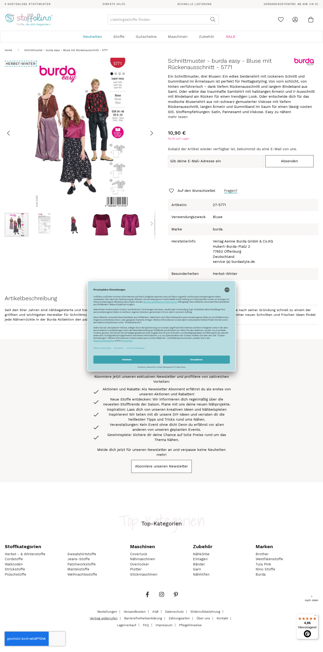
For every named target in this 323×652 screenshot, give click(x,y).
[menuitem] (95, 36)
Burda (261, 574)
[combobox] (163, 19)
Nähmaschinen (142, 559)
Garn (197, 569)
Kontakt (222, 618)
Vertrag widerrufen (104, 618)
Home (8, 50)
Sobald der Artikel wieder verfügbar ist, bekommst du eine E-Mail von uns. (232, 149)
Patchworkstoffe (81, 564)
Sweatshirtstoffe (81, 554)
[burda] (304, 65)
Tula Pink (263, 564)
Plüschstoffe (15, 574)
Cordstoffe (14, 559)
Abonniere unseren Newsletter (161, 466)
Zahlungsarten (179, 618)
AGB (155, 611)
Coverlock (138, 554)
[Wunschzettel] (281, 19)
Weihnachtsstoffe (82, 574)
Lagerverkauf (126, 625)
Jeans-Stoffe (78, 559)
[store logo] (29, 19)
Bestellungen (107, 611)
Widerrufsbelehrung (205, 611)
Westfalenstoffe (269, 559)
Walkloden (14, 564)
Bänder (199, 564)
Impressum (164, 625)
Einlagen (200, 559)
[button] (14, 133)
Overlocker (139, 564)
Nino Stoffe (265, 569)
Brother (262, 554)
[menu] (161, 36)
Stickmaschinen (143, 574)
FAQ (146, 625)
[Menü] (315, 617)
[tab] (161, 36)
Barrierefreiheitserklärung (143, 618)
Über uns (203, 618)
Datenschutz (174, 611)
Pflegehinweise (190, 625)
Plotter (136, 569)
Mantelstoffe (78, 569)
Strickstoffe (15, 569)
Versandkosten (135, 611)
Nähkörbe (201, 554)
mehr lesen (178, 117)
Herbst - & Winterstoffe (25, 554)
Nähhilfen (201, 574)
